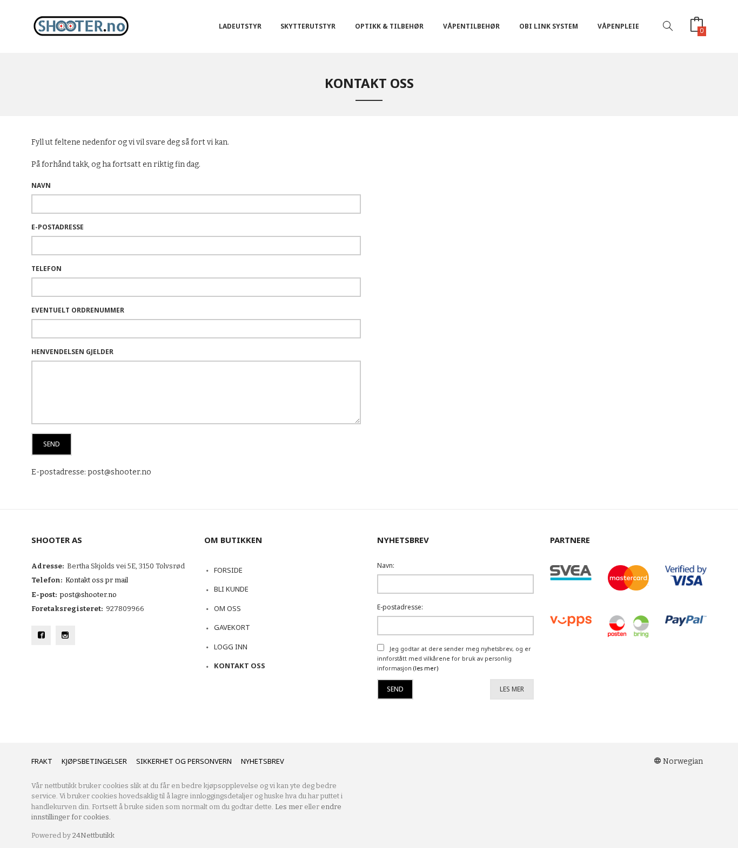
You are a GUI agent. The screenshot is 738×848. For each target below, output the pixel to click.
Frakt (41, 761)
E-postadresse (57, 227)
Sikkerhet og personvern (184, 761)
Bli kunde (231, 589)
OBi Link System (548, 26)
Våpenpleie (618, 26)
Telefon (46, 268)
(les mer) (425, 668)
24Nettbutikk (93, 835)
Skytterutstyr (308, 26)
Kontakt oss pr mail (96, 580)
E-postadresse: (400, 607)
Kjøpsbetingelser (94, 761)
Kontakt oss (239, 665)
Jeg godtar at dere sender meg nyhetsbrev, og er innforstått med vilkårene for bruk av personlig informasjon (454, 659)
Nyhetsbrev (262, 761)
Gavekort (232, 627)
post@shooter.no (88, 595)
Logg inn (230, 647)
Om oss (227, 608)
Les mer (512, 689)
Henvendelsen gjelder (72, 351)
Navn (41, 185)
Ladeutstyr (240, 26)
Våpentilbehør (471, 26)
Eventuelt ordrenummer (77, 310)
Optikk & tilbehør (389, 26)
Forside (228, 570)
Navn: (385, 565)
